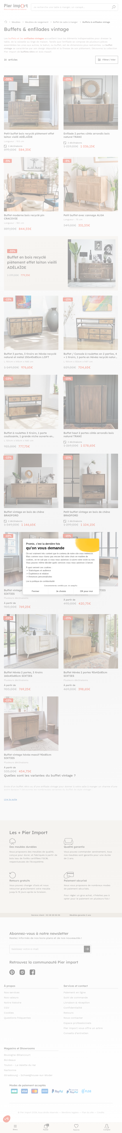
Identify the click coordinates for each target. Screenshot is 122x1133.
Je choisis (61, 591)
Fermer (35, 591)
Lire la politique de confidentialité (40, 581)
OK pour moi (86, 591)
